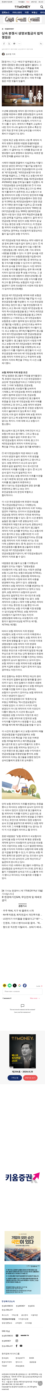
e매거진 (34, 2)
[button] (41, 2)
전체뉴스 (5, 12)
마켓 (27, 12)
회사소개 (5, 1315)
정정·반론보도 (7, 1323)
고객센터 (18, 1323)
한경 (7, 1306)
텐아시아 (19, 1362)
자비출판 (21, 2)
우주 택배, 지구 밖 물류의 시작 (18, 910)
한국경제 (5, 1358)
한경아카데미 (7, 1362)
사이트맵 (28, 1323)
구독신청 (14, 1078)
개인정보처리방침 (8, 1319)
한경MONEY (9, 29)
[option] (22, 19)
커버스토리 (17, 12)
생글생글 (32, 1362)
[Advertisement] (23, 1124)
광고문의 (24, 1315)
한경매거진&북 (7, 2)
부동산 (34, 12)
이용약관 (34, 1315)
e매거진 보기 (30, 1078)
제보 (27, 2)
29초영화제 (20, 1366)
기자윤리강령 (23, 1319)
